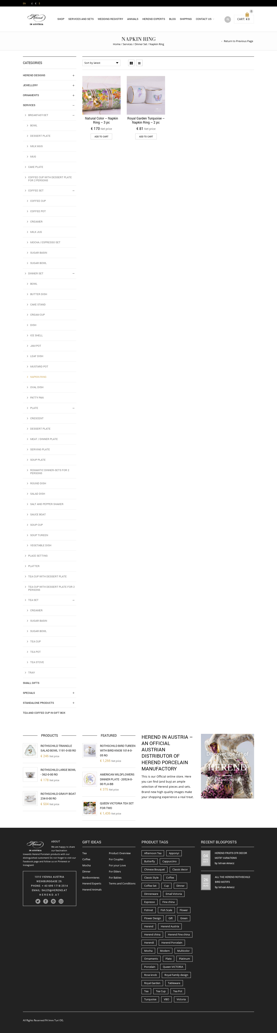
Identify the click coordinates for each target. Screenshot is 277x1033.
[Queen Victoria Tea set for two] (89, 808)
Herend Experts (153, 19)
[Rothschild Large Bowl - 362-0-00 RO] (30, 774)
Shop (60, 19)
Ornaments (31, 95)
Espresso (149, 902)
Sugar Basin (38, 252)
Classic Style (151, 877)
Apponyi (174, 853)
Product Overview (120, 853)
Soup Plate (38, 460)
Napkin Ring (38, 377)
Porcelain (149, 967)
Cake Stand (38, 304)
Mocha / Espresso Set (45, 242)
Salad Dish (37, 493)
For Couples (116, 859)
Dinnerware (151, 894)
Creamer (36, 221)
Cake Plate (35, 167)
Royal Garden (152, 983)
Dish (33, 325)
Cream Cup (37, 314)
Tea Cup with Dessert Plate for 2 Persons (51, 588)
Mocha (86, 865)
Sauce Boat (38, 514)
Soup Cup (36, 525)
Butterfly (149, 861)
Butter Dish (38, 294)
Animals (132, 19)
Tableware (174, 983)
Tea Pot (35, 652)
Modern (165, 951)
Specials (29, 693)
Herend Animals (92, 889)
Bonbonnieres (90, 877)
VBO (166, 999)
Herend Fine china (179, 934)
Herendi (149, 942)
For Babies (115, 877)
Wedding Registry (110, 19)
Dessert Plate (40, 136)
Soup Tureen (39, 535)
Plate (34, 408)
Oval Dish (36, 387)
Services (127, 44)
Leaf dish (36, 356)
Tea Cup (35, 641)
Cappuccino (169, 861)
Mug (33, 156)
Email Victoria (174, 894)
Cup (166, 885)
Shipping (186, 19)
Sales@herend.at (54, 890)
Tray (31, 672)
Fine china (168, 902)
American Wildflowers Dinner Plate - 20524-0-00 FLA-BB (117, 779)
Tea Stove (37, 662)
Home (116, 44)
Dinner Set (141, 44)
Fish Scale (166, 910)
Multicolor (183, 951)
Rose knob (150, 975)
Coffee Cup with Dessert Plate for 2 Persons (50, 178)
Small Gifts (31, 683)
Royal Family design (176, 975)
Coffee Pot (38, 211)
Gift (171, 918)
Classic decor (180, 869)
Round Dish (38, 483)
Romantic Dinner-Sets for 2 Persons (49, 471)
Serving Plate (40, 449)
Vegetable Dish (40, 545)
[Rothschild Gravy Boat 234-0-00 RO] (30, 798)
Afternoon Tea (152, 853)
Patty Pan (37, 397)
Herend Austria (170, 926)
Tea (84, 853)
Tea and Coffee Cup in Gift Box (44, 713)
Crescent (37, 418)
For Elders (115, 871)
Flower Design (152, 918)
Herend (148, 926)
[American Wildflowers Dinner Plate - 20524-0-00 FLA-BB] (89, 779)
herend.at (49, 894)
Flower (184, 910)
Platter (34, 566)
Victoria (181, 999)
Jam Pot (35, 346)
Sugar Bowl (38, 263)
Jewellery (30, 85)
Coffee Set (36, 190)
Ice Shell (36, 335)
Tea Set (33, 600)
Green (184, 918)
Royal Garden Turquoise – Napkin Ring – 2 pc (146, 120)
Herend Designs (34, 75)
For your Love (117, 865)
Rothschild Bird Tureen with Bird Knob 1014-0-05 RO (117, 750)
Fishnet (148, 910)
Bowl (33, 125)
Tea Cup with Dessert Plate (47, 576)
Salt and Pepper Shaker (46, 504)
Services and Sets (81, 19)
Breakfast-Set (38, 115)
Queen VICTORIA (173, 967)
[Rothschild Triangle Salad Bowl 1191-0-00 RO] (30, 750)
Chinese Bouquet (154, 869)
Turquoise (150, 999)
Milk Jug (36, 232)
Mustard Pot (39, 366)
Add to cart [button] (101, 136)
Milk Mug (36, 146)
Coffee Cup (38, 201)
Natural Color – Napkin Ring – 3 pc (101, 120)
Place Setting (38, 555)
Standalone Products (38, 703)
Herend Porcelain (171, 942)
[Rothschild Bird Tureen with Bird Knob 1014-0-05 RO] (89, 750)
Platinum (184, 958)
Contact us (204, 19)
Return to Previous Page (238, 41)
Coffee (86, 859)
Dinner (86, 871)
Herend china (152, 934)
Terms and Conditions (122, 883)
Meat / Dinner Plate (44, 439)
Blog (172, 19)
